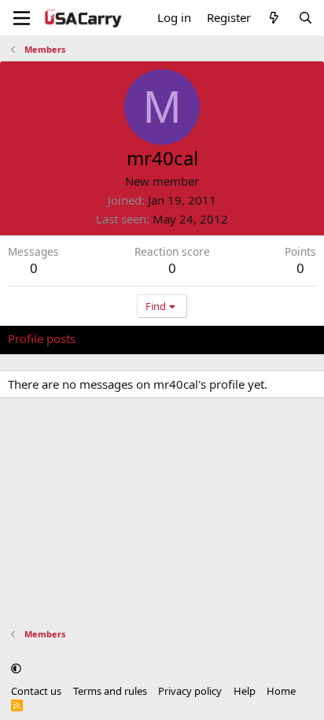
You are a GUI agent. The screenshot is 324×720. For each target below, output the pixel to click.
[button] (16, 668)
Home (281, 691)
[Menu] (21, 18)
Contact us (36, 691)
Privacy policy (190, 691)
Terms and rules (110, 691)
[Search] (305, 17)
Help (245, 691)
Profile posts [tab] (41, 338)
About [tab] (259, 338)
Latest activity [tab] (128, 338)
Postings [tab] (204, 338)
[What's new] (274, 17)
